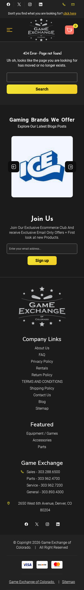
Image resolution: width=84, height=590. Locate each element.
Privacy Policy (42, 361)
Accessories (42, 440)
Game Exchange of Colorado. (32, 582)
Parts (42, 447)
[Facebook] (8, 4)
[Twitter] (19, 4)
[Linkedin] (40, 4)
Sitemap (42, 408)
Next (70, 166)
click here (69, 13)
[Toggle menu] (12, 30)
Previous (13, 166)
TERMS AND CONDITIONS (42, 381)
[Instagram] (30, 4)
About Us (42, 348)
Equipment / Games (42, 433)
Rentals (42, 368)
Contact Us (42, 395)
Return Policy (42, 375)
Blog (42, 402)
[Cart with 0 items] (69, 29)
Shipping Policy (42, 388)
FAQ (42, 355)
